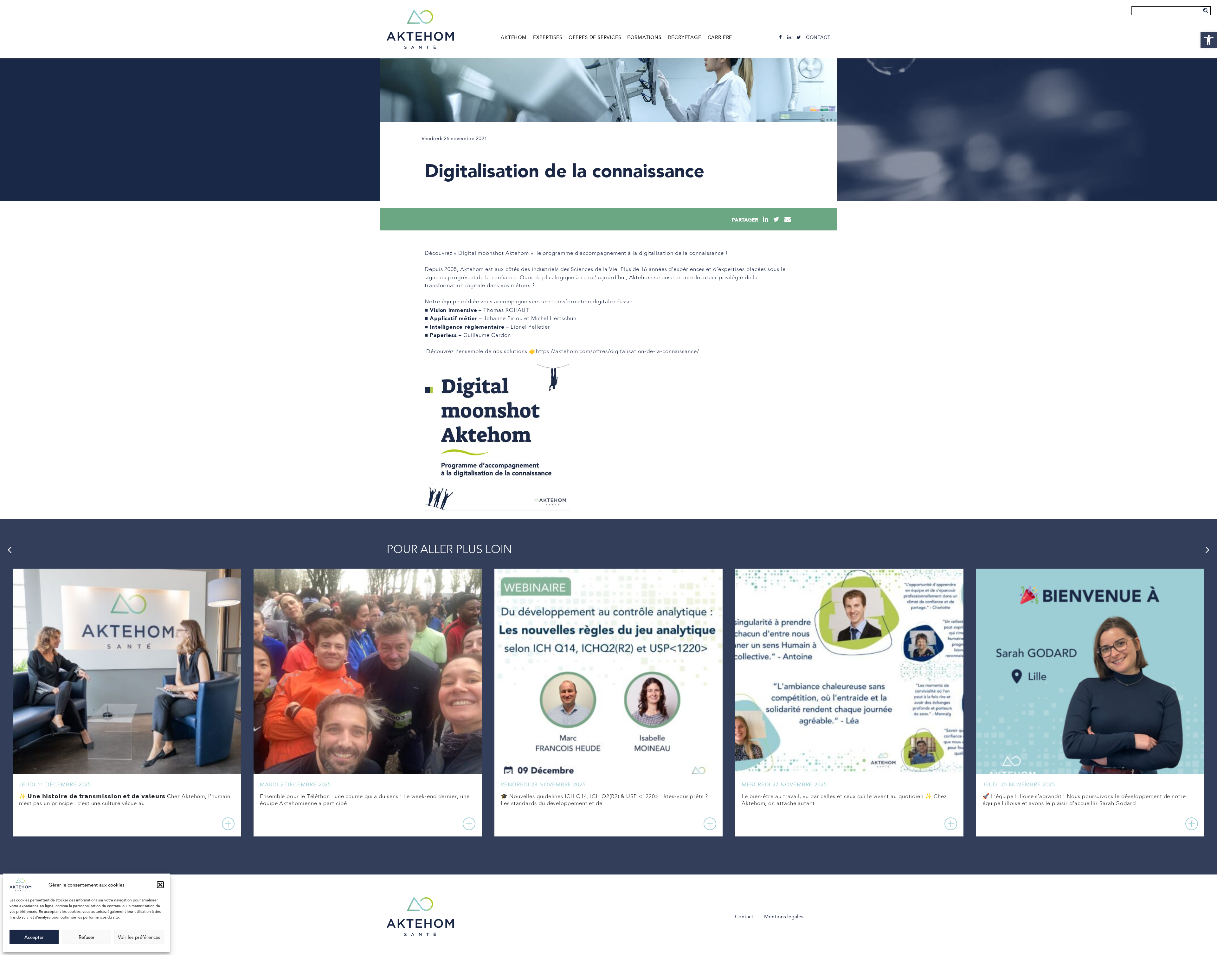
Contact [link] (818, 37)
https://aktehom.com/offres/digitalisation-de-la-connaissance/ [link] (617, 351)
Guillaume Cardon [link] (487, 335)
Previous (9, 550)
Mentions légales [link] (783, 916)
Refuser (87, 937)
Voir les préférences (139, 937)
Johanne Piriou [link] (503, 318)
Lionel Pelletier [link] (530, 327)
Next (1207, 550)
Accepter (34, 937)
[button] (160, 884)
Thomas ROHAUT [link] (506, 310)
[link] (1209, 40)
